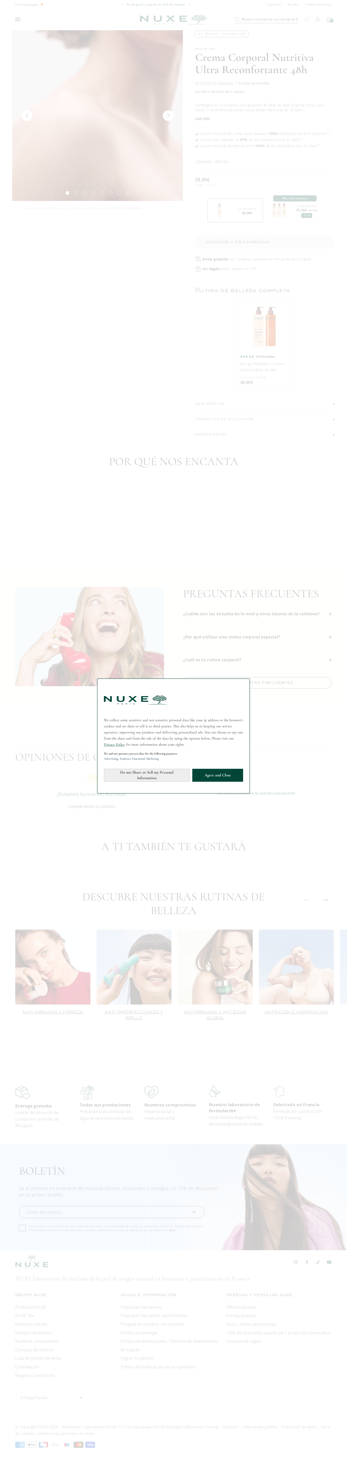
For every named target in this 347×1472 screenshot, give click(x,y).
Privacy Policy (114, 744)
